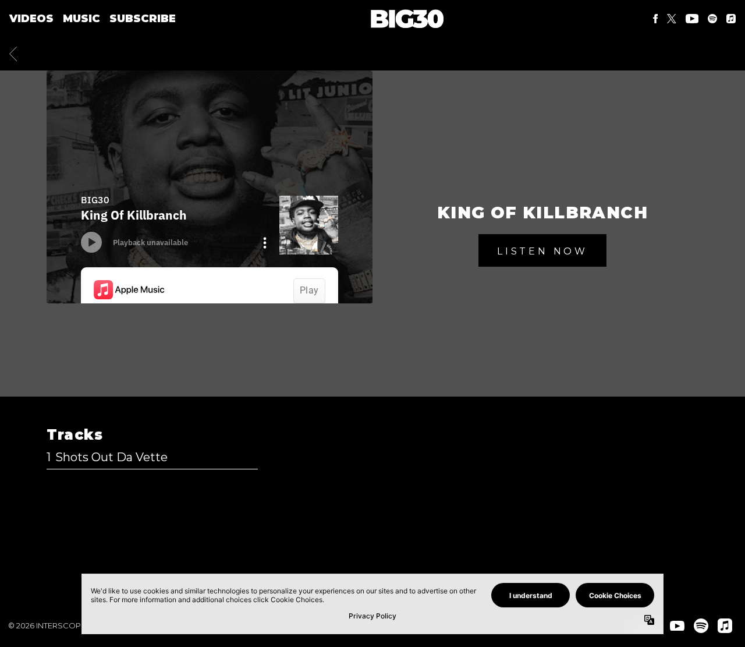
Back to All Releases (373, 552)
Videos (31, 18)
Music (81, 18)
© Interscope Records (67, 625)
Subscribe (142, 18)
